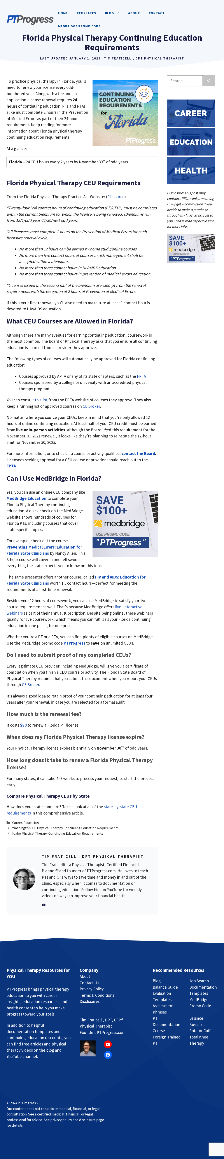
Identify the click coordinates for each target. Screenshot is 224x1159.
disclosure (206, 221)
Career (17, 822)
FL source (115, 196)
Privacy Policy (92, 988)
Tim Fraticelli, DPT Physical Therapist (144, 58)
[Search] (209, 80)
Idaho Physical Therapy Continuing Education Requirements (57, 833)
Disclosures (90, 1001)
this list (41, 399)
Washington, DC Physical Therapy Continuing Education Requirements (65, 828)
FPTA (141, 376)
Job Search (199, 980)
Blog (157, 980)
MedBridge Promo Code (79, 26)
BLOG (109, 13)
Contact (157, 13)
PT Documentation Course (166, 1024)
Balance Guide (165, 987)
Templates (86, 13)
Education (31, 822)
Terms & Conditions (97, 995)
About (134, 13)
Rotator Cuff (199, 1030)
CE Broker (91, 406)
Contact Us (89, 982)
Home (63, 13)
